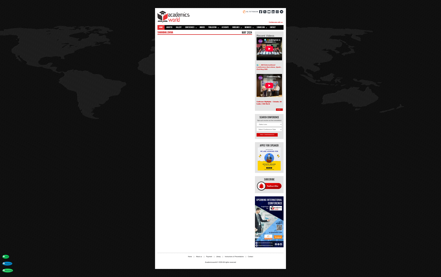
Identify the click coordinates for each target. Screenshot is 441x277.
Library (218, 256)
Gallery (179, 27)
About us (169, 27)
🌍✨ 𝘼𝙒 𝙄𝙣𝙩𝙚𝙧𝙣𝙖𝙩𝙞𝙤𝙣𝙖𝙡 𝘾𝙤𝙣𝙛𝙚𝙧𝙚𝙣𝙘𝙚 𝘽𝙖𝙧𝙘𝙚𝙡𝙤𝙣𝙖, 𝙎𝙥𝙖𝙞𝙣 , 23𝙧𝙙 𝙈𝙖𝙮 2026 (269, 67)
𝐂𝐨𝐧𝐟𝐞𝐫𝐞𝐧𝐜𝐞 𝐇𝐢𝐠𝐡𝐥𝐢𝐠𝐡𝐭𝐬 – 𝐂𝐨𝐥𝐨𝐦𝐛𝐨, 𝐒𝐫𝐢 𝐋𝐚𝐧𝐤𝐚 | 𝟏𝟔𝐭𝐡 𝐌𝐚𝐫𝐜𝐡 (269, 103)
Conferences (189, 27)
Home (161, 27)
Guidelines (236, 27)
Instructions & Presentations (234, 256)
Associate (225, 27)
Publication (212, 27)
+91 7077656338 (252, 12)
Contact (273, 27)
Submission (261, 27)
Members (248, 27)
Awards (202, 27)
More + (279, 109)
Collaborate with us (276, 22)
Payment (209, 256)
